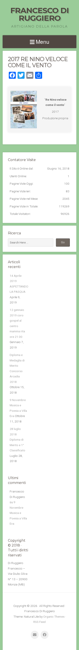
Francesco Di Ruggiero (39, 14)
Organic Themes (54, 616)
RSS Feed (39, 622)
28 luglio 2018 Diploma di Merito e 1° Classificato (17, 439)
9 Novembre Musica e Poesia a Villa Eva (18, 512)
